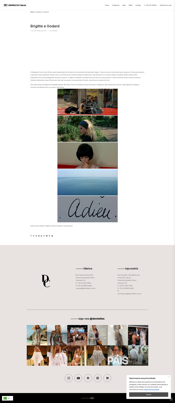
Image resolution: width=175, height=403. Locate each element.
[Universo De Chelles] (16, 5)
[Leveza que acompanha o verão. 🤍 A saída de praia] (37, 355)
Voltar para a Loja (165, 5)
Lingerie (54, 31)
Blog (124, 5)
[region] (148, 387)
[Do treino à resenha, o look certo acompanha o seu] (98, 335)
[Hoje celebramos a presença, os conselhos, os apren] (138, 355)
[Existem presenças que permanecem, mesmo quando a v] (118, 355)
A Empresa (115, 5)
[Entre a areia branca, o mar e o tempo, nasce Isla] (98, 355)
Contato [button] (138, 5)
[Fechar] (169, 376)
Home (107, 5)
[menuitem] (107, 5)
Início (32, 12)
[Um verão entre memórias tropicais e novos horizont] (57, 355)
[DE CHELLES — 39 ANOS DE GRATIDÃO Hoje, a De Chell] (77, 335)
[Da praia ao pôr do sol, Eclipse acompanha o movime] (37, 335)
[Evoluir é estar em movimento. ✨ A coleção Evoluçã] (138, 335)
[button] (31, 236)
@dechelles (97, 318)
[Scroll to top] (171, 399)
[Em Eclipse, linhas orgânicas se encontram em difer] (57, 335)
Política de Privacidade (151, 389)
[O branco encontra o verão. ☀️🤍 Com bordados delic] (77, 355)
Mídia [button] (130, 5)
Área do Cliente (151, 5)
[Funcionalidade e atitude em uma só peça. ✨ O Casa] (118, 335)
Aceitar (148, 394)
